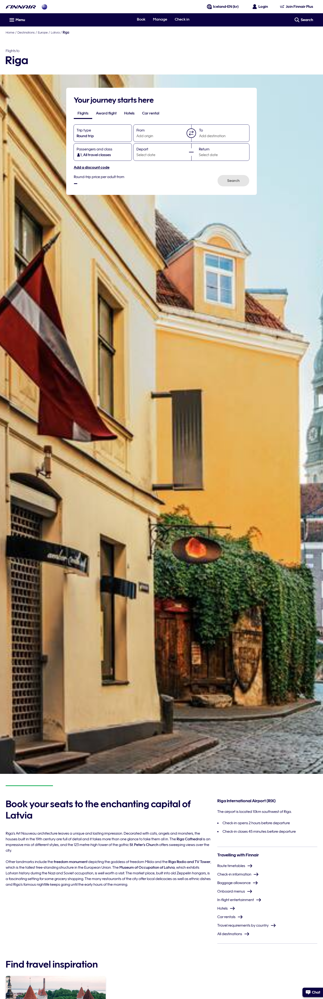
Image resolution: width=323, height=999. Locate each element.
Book (141, 19)
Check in (182, 19)
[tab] (83, 113)
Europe (43, 32)
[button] (191, 133)
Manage (160, 19)
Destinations (26, 32)
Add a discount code (91, 167)
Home (10, 32)
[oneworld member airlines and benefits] (44, 7)
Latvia (55, 32)
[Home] (21, 7)
